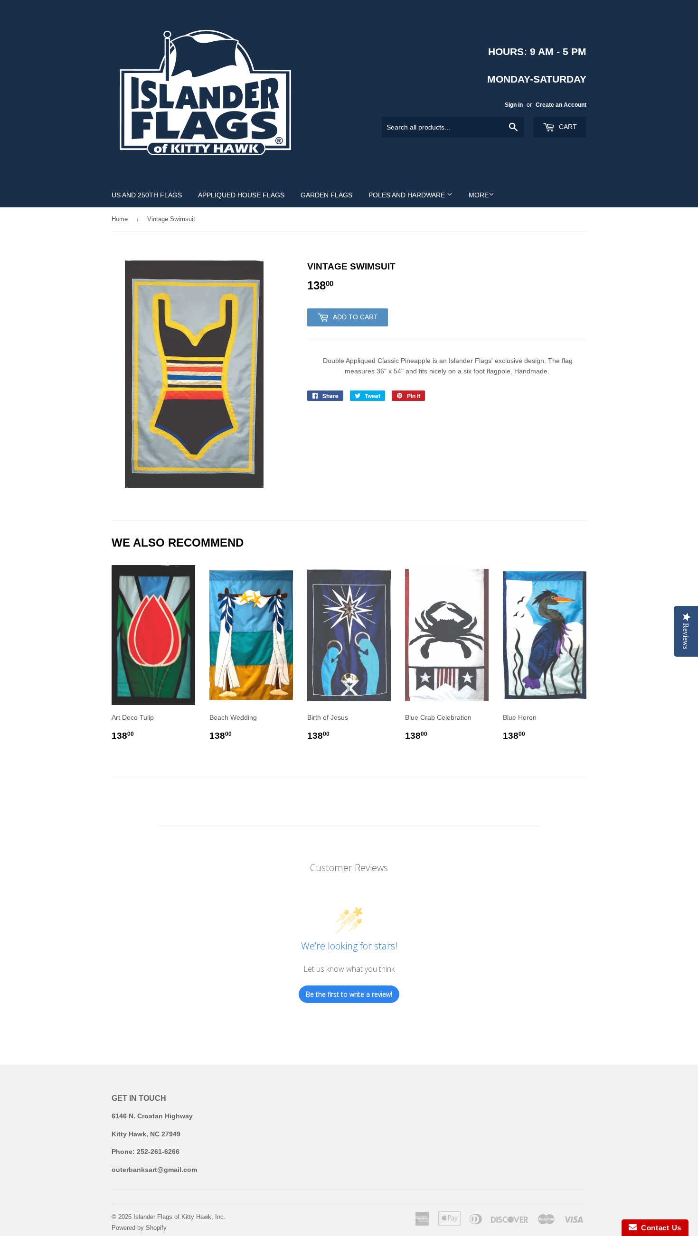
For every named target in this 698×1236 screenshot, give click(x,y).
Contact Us (659, 1228)
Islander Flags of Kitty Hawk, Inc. (179, 1216)
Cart (567, 126)
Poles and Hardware (407, 195)
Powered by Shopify (139, 1227)
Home (120, 219)
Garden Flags (326, 195)
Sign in (514, 105)
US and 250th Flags (147, 195)
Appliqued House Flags (241, 195)
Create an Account (561, 105)
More (479, 195)
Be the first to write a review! (349, 994)
